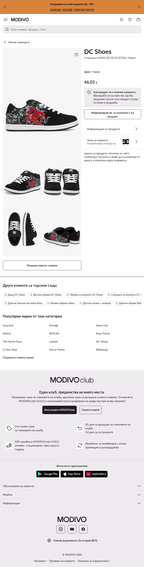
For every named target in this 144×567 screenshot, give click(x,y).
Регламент (40, 560)
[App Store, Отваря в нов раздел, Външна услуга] (72, 474)
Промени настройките (62, 560)
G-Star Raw (10, 349)
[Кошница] (138, 19)
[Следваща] (139, 7)
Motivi (7, 333)
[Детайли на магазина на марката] (136, 142)
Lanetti (53, 341)
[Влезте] (121, 19)
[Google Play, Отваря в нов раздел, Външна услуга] (47, 474)
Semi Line (102, 325)
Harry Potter (57, 349)
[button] (42, 100)
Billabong (101, 349)
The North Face (12, 341)
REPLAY (54, 333)
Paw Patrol (103, 333)
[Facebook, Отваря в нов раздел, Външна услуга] (83, 529)
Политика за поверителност (94, 560)
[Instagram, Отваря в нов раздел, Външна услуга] (61, 529)
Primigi (53, 325)
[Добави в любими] (76, 55)
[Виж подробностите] (136, 129)
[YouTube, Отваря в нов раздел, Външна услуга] (72, 529)
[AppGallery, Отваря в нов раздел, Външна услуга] (96, 474)
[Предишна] (5, 7)
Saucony (8, 325)
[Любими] (130, 19)
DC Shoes (98, 51)
